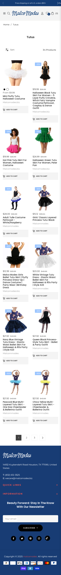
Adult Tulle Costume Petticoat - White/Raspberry (14, 220)
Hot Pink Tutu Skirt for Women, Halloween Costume (15, 163)
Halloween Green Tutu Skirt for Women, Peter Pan (45, 163)
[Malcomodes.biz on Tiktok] (47, 538)
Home (6, 24)
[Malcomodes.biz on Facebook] (13, 538)
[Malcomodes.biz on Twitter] (22, 538)
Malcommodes (11, 226)
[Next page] (42, 438)
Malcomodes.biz (11, 102)
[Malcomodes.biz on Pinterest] (30, 538)
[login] (41, 13)
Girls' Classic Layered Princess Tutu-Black (44, 218)
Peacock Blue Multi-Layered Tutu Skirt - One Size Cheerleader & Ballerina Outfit (14, 406)
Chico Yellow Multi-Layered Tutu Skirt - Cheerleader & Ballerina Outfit (43, 406)
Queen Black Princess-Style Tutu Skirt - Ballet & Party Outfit (45, 342)
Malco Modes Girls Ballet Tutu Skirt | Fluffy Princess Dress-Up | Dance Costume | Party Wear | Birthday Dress (15, 281)
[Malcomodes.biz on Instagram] (39, 538)
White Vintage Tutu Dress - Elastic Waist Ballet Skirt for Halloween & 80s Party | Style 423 (45, 279)
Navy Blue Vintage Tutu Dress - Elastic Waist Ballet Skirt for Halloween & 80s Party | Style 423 (15, 344)
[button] (58, 3)
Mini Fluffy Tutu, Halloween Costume (14, 97)
